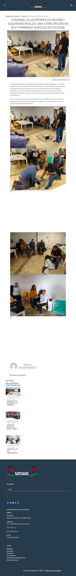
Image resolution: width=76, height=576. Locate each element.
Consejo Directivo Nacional (16, 558)
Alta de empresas (12, 560)
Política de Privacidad (53, 571)
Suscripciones (11, 555)
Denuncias (10, 553)
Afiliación (10, 549)
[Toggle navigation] (4, 5)
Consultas (10, 551)
